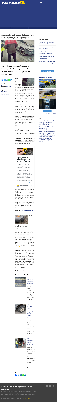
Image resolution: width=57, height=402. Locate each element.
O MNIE (35, 28)
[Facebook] (2, 80)
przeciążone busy (48, 133)
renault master (44, 135)
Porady (15, 28)
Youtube (54, 386)
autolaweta (41, 120)
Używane (25, 28)
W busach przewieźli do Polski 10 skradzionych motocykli (30, 342)
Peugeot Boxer (52, 131)
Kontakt (40, 28)
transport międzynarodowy (45, 138)
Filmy (30, 28)
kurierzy (5, 91)
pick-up (40, 133)
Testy (20, 28)
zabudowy (41, 141)
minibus (45, 128)
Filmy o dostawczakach (45, 77)
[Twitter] (5, 80)
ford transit (6, 90)
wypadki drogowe (45, 140)
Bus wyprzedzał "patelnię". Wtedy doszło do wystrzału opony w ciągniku (30, 310)
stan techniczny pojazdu (46, 136)
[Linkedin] (11, 80)
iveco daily (46, 122)
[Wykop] (7, 80)
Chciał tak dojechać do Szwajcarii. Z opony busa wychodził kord (30, 281)
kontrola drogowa (45, 125)
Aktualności (8, 28)
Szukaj (41, 2)
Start (2, 28)
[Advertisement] (28, 15)
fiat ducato (47, 121)
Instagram (51, 386)
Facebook (48, 386)
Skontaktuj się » (26, 398)
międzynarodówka (43, 129)
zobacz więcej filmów (51, 113)
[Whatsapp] (9, 80)
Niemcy (47, 131)
